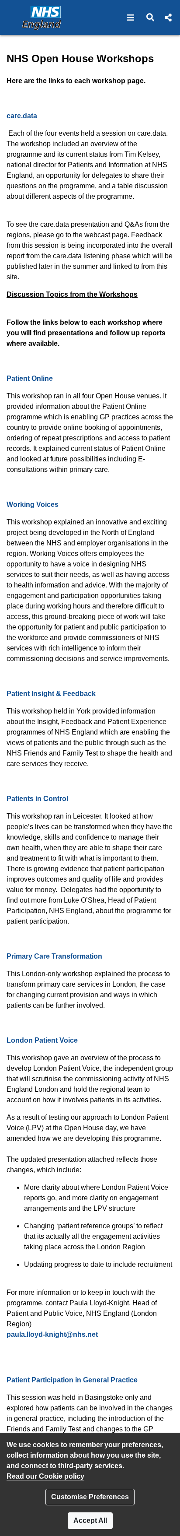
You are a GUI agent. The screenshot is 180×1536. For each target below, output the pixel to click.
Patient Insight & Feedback (51, 693)
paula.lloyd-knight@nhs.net (52, 1334)
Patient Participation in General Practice (72, 1380)
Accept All (90, 1520)
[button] (130, 17)
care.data (22, 116)
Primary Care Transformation (54, 956)
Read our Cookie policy (45, 1476)
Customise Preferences (90, 1497)
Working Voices (33, 504)
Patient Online (30, 378)
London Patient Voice (42, 1040)
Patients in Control (37, 798)
